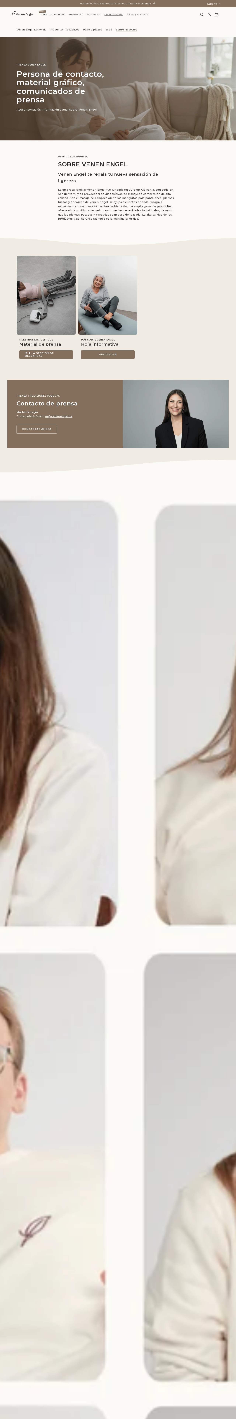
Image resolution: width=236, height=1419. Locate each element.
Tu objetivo (75, 14)
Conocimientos (114, 14)
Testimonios (93, 14)
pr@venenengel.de (58, 416)
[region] (118, 307)
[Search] (202, 14)
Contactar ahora (36, 428)
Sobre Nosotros (126, 29)
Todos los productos (53, 14)
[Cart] (216, 14)
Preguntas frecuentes (64, 29)
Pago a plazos (92, 29)
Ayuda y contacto (137, 14)
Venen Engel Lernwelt (31, 29)
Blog (109, 29)
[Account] (209, 14)
